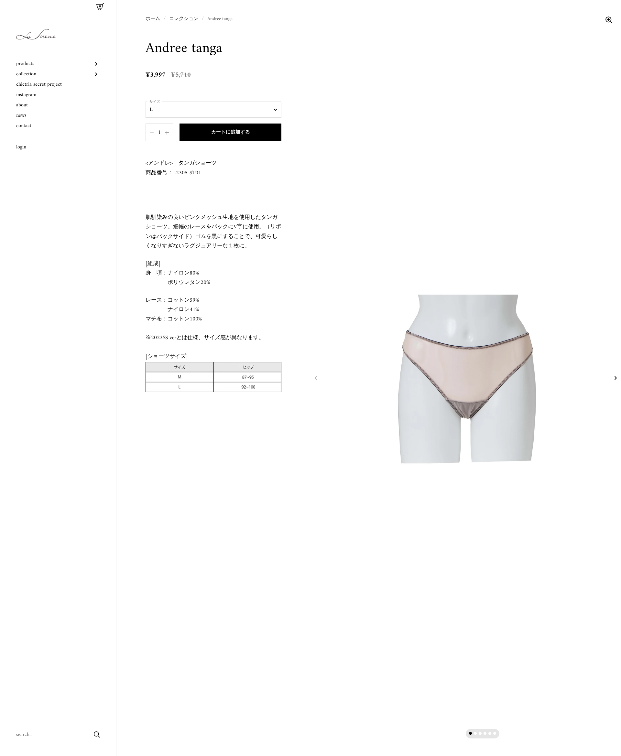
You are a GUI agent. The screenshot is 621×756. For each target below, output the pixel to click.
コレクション (183, 19)
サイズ (154, 102)
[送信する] (96, 734)
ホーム (153, 19)
